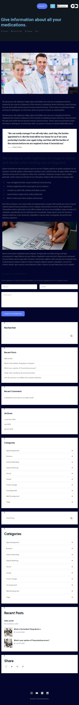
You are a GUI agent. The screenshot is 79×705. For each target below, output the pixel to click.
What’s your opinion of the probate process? (20, 368)
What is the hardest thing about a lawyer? (19, 363)
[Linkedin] (47, 693)
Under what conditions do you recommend (19, 373)
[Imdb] (42, 693)
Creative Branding (12, 462)
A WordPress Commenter (13, 398)
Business (9, 456)
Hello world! (8, 358)
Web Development (12, 496)
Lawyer (8, 479)
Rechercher (10, 327)
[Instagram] (31, 693)
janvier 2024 (8, 429)
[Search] (72, 518)
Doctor (29, 31)
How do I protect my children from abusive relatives (22, 378)
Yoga (8, 502)
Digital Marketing (12, 468)
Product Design (11, 485)
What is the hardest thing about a (27, 629)
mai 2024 (7, 424)
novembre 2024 (10, 419)
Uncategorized (11, 490)
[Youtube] (36, 693)
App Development (12, 451)
